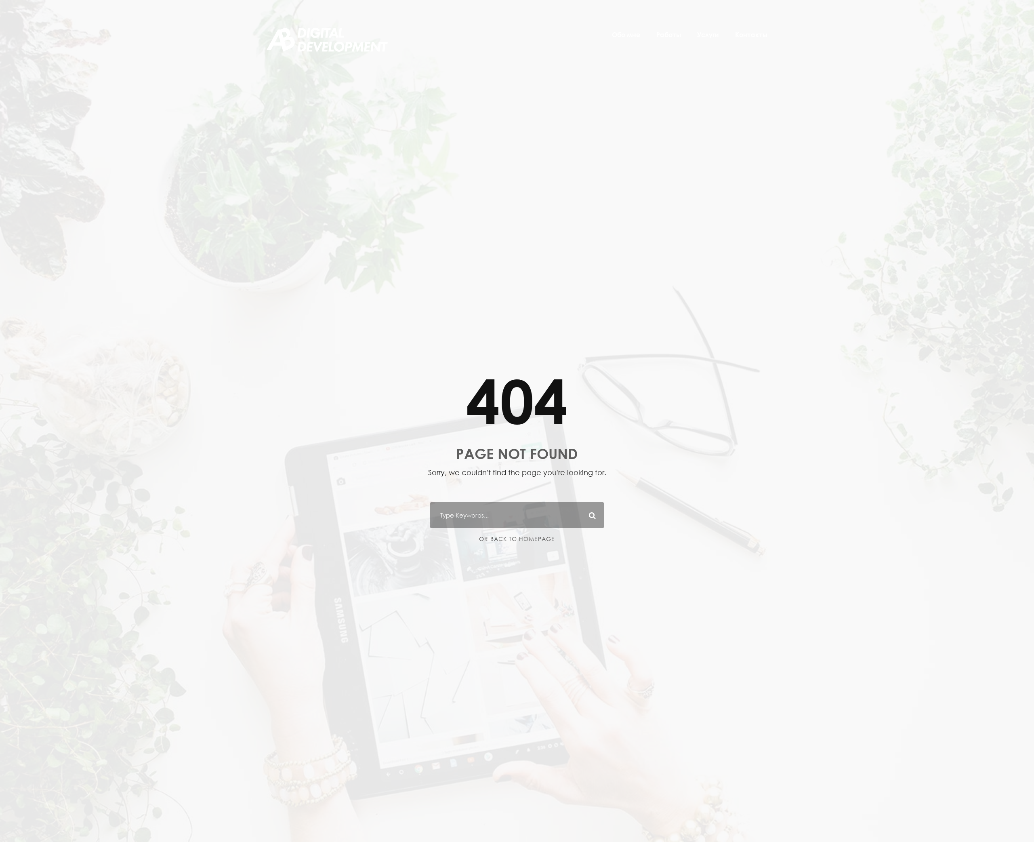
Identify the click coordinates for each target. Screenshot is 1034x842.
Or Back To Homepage (517, 538)
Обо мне (626, 35)
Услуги (708, 35)
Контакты (751, 35)
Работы (668, 35)
